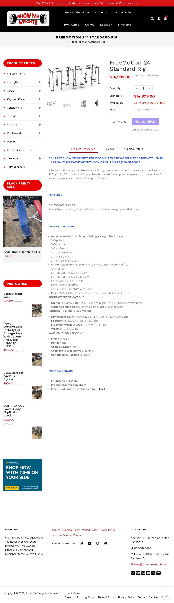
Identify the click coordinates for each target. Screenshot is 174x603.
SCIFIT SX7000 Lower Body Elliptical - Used (13, 410)
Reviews (109, 148)
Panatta (11, 141)
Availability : (117, 102)
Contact (78, 535)
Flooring (12, 124)
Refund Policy (89, 530)
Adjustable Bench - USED (22, 252)
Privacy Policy (107, 530)
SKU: (112, 109)
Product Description (83, 148)
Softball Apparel (16, 166)
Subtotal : (115, 95)
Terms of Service (62, 535)
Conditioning (14, 107)
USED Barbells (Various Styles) (13, 376)
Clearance (13, 158)
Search (56, 530)
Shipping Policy (71, 530)
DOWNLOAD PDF (100, 389)
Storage (11, 116)
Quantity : (116, 88)
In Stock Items (16, 73)
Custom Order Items (19, 150)
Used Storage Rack (13, 295)
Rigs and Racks (16, 99)
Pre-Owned (14, 133)
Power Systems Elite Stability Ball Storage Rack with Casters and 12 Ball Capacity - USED (12, 335)
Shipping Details (133, 148)
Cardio (10, 90)
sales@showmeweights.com (151, 564)
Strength (12, 82)
